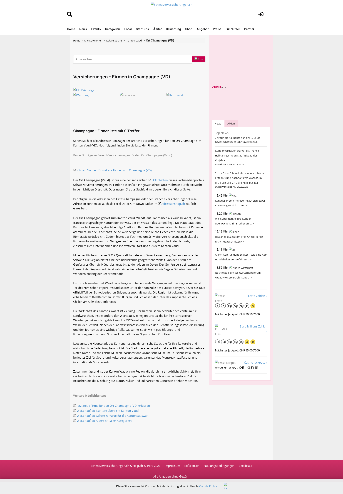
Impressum (172, 466)
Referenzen (192, 466)
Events (96, 29)
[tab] (218, 123)
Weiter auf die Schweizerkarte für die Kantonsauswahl (113, 416)
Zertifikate (245, 466)
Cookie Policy (208, 486)
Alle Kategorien (93, 40)
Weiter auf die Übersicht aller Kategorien (104, 421)
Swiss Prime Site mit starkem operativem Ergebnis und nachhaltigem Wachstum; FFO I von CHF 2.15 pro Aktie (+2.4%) (239, 177)
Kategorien (112, 29)
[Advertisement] (238, 60)
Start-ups (142, 29)
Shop (188, 29)
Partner (249, 29)
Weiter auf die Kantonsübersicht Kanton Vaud (108, 411)
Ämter (157, 29)
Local (128, 29)
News (83, 29)
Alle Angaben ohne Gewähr (171, 476)
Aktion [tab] (231, 123)
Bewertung (173, 29)
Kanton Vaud (134, 40)
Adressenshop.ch (173, 204)
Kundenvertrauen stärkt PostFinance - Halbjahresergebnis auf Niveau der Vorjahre (237, 155)
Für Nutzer (233, 29)
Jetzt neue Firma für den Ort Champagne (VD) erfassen (113, 406)
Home (71, 29)
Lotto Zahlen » (257, 296)
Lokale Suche (114, 40)
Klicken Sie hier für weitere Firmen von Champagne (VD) (114, 170)
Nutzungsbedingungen (219, 466)
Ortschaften (160, 180)
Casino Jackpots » (255, 363)
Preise (217, 29)
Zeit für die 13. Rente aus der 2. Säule (237, 138)
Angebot (203, 29)
